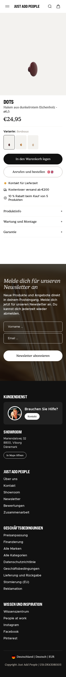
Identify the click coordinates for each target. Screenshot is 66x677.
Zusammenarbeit (16, 512)
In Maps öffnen (15, 455)
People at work (15, 618)
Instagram (11, 625)
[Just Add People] (26, 6)
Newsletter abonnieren (33, 355)
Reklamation (13, 588)
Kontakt (32, 416)
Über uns (10, 479)
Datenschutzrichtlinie (20, 562)
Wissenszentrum (16, 611)
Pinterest (10, 638)
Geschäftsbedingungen (21, 568)
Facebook (11, 631)
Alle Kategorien (15, 555)
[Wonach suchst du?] (50, 6)
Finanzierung (13, 542)
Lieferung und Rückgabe (22, 575)
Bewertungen (14, 505)
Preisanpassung (16, 535)
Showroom (12, 492)
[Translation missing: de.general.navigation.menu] (7, 6)
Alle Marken (12, 548)
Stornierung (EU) (16, 582)
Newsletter (12, 499)
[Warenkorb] (58, 6)
